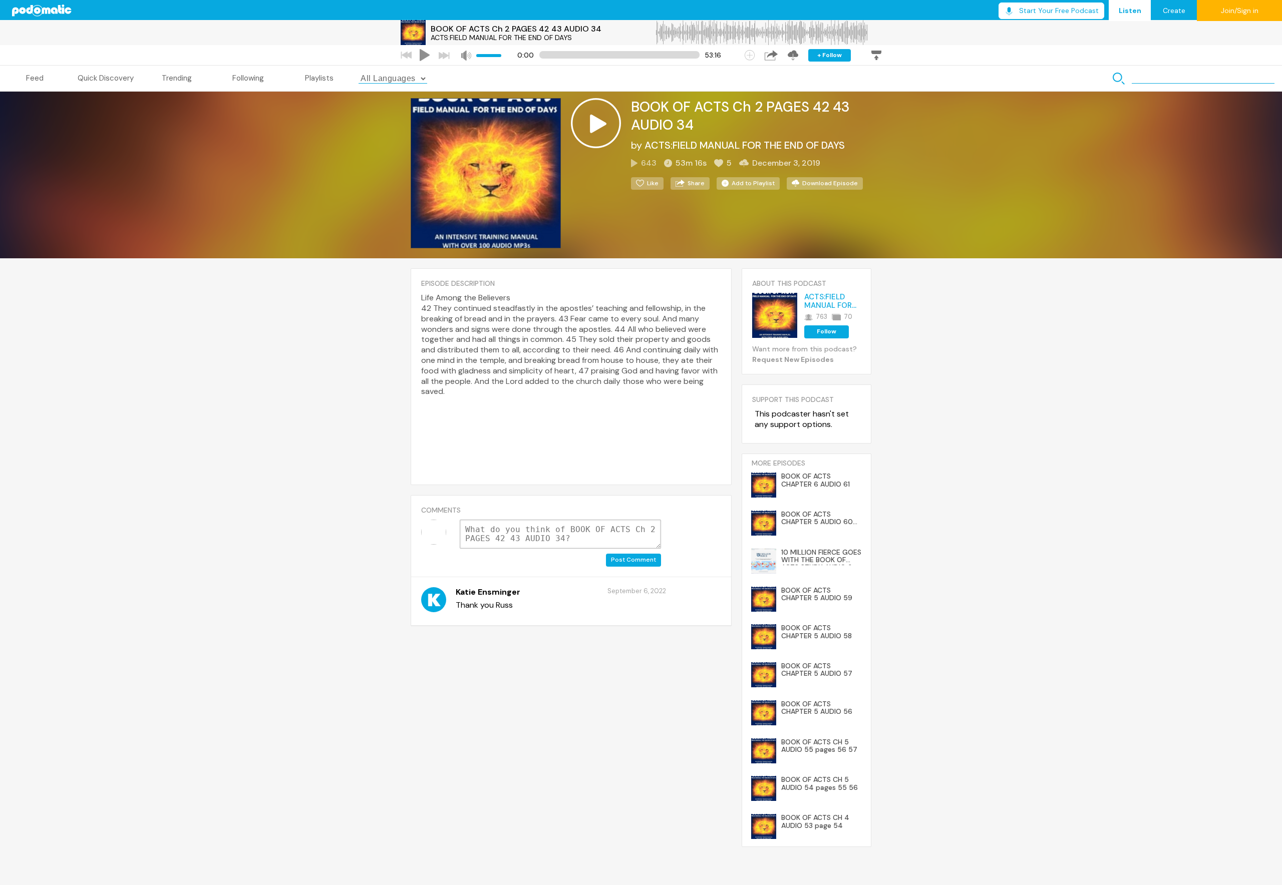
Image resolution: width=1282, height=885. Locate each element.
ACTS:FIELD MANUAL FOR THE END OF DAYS (501, 37)
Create (1174, 10)
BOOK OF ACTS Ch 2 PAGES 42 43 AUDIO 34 (516, 29)
